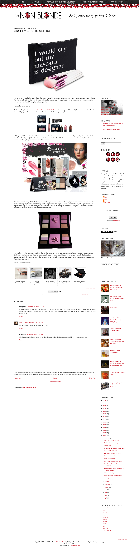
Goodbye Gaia (113, 307)
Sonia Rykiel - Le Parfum (110, 451)
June (106, 492)
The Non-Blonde (61, 542)
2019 (104, 400)
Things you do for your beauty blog (113, 475)
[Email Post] (60, 291)
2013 (104, 416)
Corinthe (36, 138)
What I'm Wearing (109, 473)
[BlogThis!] (51, 291)
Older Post (92, 378)
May (106, 495)
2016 (104, 408)
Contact (71, 4)
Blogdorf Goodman (34, 294)
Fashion (105, 512)
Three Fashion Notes (109, 458)
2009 (104, 427)
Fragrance (105, 515)
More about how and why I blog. (111, 129)
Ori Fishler (107, 202)
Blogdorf (23, 110)
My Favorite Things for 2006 (111, 440)
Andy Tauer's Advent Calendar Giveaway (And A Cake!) (117, 298)
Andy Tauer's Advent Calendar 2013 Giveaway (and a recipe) (116, 287)
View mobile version (55, 382)
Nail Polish (105, 524)
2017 (104, 405)
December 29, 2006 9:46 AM (34, 322)
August (107, 487)
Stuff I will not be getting (111, 443)
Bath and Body (106, 508)
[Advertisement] (113, 60)
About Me (35, 2)
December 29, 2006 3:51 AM (36, 307)
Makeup (105, 521)
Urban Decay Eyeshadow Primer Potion (114, 448)
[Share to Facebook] (55, 291)
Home (21, 2)
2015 (104, 411)
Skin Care (105, 528)
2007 (104, 433)
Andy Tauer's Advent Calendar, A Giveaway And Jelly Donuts (117, 341)
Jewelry (105, 519)
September (108, 484)
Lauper (85, 136)
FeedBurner (116, 220)
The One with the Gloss (110, 456)
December (107, 438)
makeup (60, 294)
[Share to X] (53, 291)
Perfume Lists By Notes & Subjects (61, 2)
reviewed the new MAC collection (45, 110)
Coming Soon (107, 445)
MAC (55, 294)
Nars (66, 294)
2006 (104, 435)
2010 (104, 425)
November (107, 479)
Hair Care (105, 517)
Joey (106, 199)
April (106, 498)
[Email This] (49, 291)
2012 (104, 419)
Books (104, 510)
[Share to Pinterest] (57, 291)
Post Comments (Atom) (29, 388)
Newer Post (17, 378)
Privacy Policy (117, 2)
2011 (104, 422)
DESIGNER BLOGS (75, 546)
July (106, 490)
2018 (104, 403)
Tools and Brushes (107, 531)
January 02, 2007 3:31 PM (35, 334)
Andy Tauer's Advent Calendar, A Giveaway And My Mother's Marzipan (117, 363)
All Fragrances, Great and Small (112, 453)
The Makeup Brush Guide (93, 2)
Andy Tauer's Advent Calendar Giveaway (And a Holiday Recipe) (117, 320)
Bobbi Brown (48, 294)
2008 (104, 430)
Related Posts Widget (90, 288)
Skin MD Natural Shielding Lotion (113, 461)
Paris (104, 526)
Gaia (20, 322)
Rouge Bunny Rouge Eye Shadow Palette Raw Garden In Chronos (116, 385)
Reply (21, 316)
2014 (104, 414)
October (107, 481)
